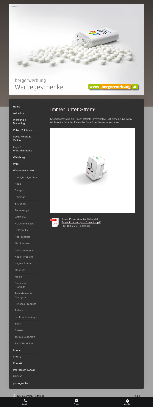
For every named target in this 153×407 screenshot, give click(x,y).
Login (136, 395)
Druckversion (24, 395)
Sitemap (40, 395)
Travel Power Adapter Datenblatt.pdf (81, 222)
